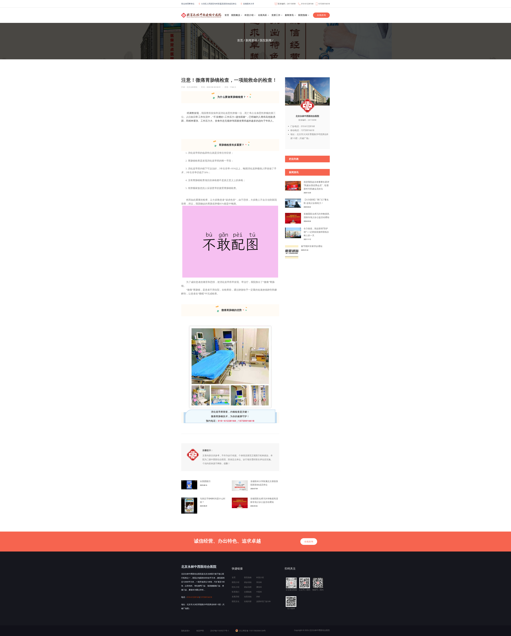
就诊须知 (248, 582)
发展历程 (235, 597)
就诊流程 (248, 587)
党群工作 (275, 15)
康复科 (259, 587)
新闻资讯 (289, 15)
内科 (258, 597)
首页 (227, 15)
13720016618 (324, 4)
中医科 (259, 592)
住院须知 (248, 597)
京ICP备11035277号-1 (219, 631)
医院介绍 (235, 582)
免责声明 (200, 631)
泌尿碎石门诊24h (263, 601)
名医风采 (262, 15)
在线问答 (248, 601)
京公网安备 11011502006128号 (252, 631)
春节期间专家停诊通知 (311, 246)
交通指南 (248, 592)
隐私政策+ (185, 631)
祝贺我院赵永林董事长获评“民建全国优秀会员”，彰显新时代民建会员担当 (316, 185)
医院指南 (302, 15)
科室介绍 (249, 15)
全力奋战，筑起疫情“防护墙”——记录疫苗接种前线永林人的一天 (316, 232)
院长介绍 (235, 587)
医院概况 (235, 15)
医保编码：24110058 (287, 4)
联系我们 (235, 592)
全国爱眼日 (205, 481)
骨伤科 (259, 582)
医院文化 (235, 601)
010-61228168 (307, 4)
